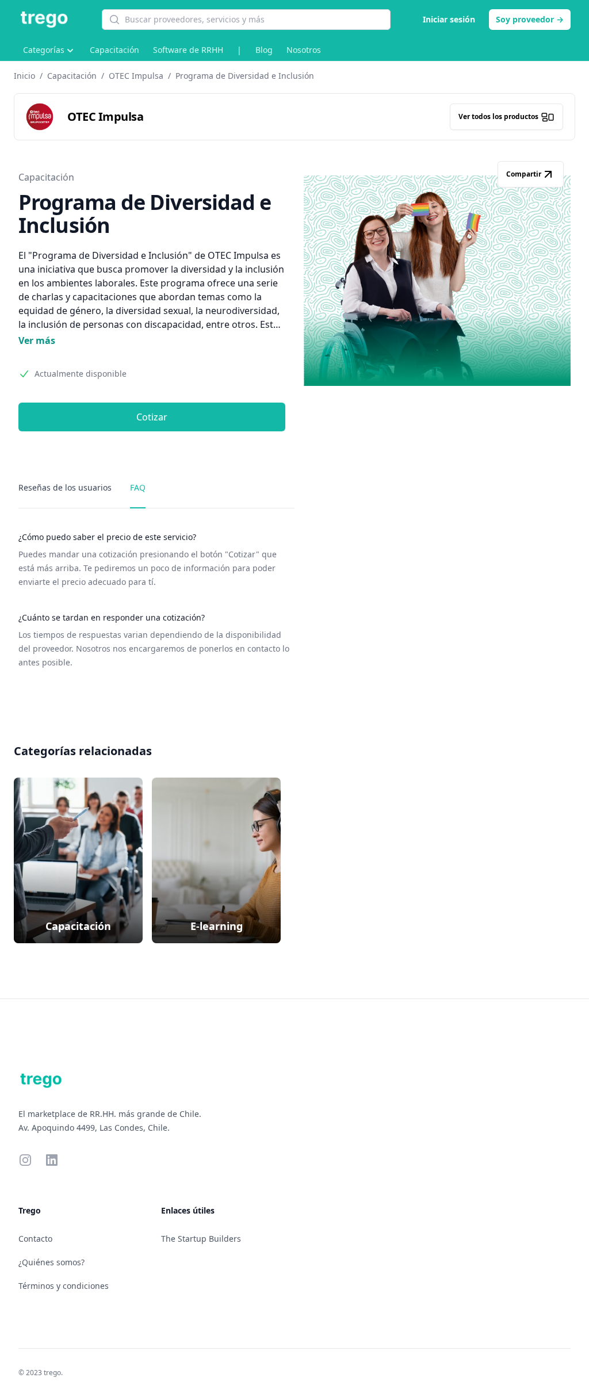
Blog (264, 49)
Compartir (523, 174)
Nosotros (303, 49)
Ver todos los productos (498, 116)
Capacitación (114, 49)
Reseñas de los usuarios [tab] (65, 487)
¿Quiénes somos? (51, 1262)
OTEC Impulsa (136, 75)
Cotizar (151, 417)
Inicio (24, 75)
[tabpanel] (156, 600)
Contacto (35, 1238)
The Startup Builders (201, 1238)
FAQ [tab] (138, 487)
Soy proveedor (530, 19)
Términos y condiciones (63, 1285)
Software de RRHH (188, 49)
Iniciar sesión (449, 19)
